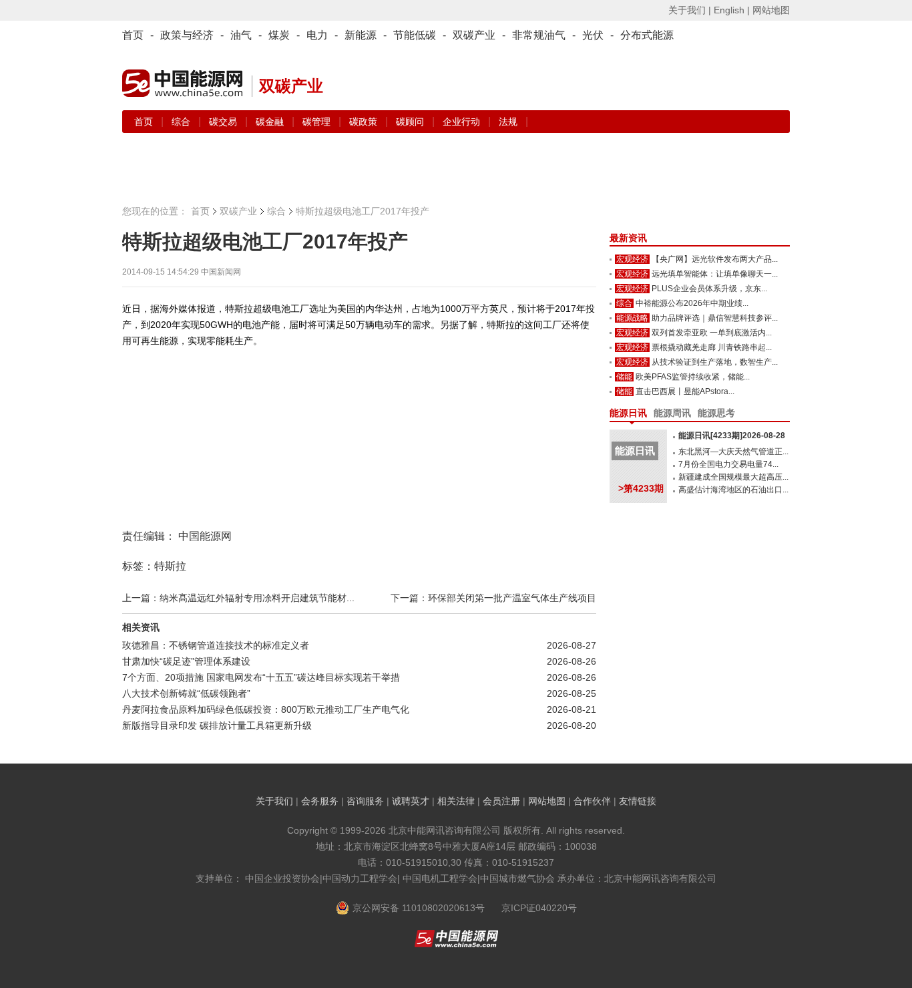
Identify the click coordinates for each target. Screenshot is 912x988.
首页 (133, 35)
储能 (624, 376)
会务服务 (319, 801)
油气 (241, 35)
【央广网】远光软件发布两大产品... (715, 259)
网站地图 (771, 10)
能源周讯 (672, 412)
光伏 (593, 35)
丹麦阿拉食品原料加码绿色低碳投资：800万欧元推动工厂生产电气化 (265, 709)
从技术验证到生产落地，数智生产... (715, 362)
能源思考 (716, 412)
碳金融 (271, 121)
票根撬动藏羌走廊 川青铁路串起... (712, 347)
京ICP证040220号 (539, 907)
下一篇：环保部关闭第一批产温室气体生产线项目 (493, 598)
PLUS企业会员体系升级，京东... (709, 288)
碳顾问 (411, 121)
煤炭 (279, 35)
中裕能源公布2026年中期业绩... (692, 303)
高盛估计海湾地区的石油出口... (733, 489)
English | (732, 10)
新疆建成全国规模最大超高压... (733, 477)
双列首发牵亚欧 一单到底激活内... (712, 332)
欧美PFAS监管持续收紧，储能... (693, 376)
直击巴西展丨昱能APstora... (685, 391)
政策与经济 (187, 35)
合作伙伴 (592, 801)
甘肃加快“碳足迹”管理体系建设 (186, 661)
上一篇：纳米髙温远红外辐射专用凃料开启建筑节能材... (238, 598)
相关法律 (456, 801)
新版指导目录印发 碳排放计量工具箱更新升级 (217, 725)
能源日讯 (628, 412)
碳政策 (364, 121)
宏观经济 (632, 259)
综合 (182, 121)
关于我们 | (689, 10)
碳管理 (317, 121)
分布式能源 (647, 35)
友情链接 (637, 801)
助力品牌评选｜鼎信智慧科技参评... (715, 318)
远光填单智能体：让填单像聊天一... (715, 274)
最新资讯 (628, 237)
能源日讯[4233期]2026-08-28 (731, 435)
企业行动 (463, 121)
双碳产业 (474, 35)
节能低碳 (414, 35)
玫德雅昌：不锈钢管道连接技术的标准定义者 (215, 645)
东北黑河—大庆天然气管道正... (733, 451)
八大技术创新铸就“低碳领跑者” (186, 693)
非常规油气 (538, 35)
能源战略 (632, 318)
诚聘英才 (410, 801)
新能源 (361, 35)
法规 (508, 121)
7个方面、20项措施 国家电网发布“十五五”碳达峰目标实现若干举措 (261, 677)
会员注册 (501, 801)
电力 (317, 35)
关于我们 (274, 801)
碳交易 (224, 121)
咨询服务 (365, 801)
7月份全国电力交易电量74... (728, 464)
